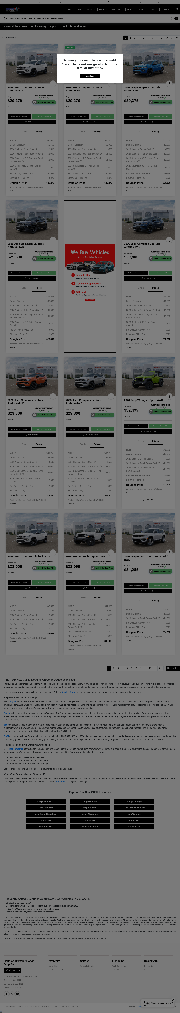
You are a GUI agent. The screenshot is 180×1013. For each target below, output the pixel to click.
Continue (90, 76)
